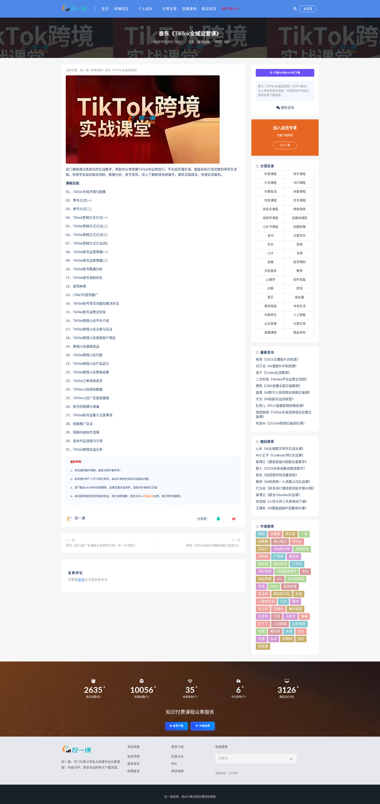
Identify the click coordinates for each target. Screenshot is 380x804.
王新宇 (291, 616)
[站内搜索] (295, 8)
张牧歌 (263, 646)
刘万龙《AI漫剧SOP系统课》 (277, 366)
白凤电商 (298, 624)
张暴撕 (263, 541)
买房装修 (270, 270)
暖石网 (275, 631)
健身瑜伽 (270, 306)
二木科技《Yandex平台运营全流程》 (282, 379)
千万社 (297, 564)
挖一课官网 (171, 796)
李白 (305, 571)
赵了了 (263, 624)
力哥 (277, 616)
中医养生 (270, 315)
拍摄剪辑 (299, 226)
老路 (261, 639)
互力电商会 (296, 579)
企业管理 (270, 323)
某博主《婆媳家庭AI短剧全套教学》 (282, 462)
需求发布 (133, 763)
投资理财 (299, 262)
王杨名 (278, 609)
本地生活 (299, 306)
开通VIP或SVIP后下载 (286, 72)
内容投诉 (148, 496)
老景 (261, 631)
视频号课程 (270, 218)
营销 (299, 244)
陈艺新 (291, 534)
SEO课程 (300, 182)
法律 (299, 253)
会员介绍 (177, 726)
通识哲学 (280, 564)
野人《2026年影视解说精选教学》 (281, 468)
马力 (283, 601)
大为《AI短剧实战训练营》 (275, 399)
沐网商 (263, 556)
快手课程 (299, 174)
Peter (274, 586)
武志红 (263, 549)
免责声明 (133, 756)
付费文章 (169, 9)
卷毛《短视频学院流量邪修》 (277, 475)
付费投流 (270, 191)
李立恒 (263, 594)
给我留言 (133, 771)
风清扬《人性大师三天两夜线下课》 (282, 501)
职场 (299, 288)
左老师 (263, 616)
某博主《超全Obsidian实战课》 (278, 495)
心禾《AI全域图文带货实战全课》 (280, 448)
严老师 (278, 556)
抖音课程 (270, 174)
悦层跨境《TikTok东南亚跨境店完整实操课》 (284, 415)
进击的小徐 (282, 549)
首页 (105, 9)
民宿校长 (302, 549)
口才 (270, 253)
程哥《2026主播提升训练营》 (278, 359)
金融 (270, 262)
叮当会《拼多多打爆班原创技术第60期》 (285, 488)
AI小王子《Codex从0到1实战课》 (280, 455)
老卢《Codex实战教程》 (273, 372)
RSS (174, 763)
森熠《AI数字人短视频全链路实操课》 (284, 392)
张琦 (261, 586)
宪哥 (299, 594)
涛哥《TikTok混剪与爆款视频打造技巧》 (213, 545)
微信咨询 (287, 107)
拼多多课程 (270, 209)
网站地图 (177, 771)
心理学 (270, 279)
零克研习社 (282, 594)
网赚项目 (121, 9)
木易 (289, 631)
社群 (270, 288)
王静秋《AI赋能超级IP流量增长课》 (282, 508)
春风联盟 (295, 609)
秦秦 (304, 616)
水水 (273, 639)
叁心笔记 (280, 541)
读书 (270, 235)
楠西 (261, 534)
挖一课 (84, 70)
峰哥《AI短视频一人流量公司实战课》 (284, 482)
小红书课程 (270, 226)
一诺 (304, 534)
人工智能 (299, 315)
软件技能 (299, 279)
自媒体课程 (299, 218)
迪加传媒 (264, 579)
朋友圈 (299, 297)
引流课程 (270, 182)
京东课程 (299, 200)
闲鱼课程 (299, 191)
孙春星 (275, 534)
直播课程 (189, 9)
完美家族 (290, 586)
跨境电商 (203, 42)
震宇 (295, 601)
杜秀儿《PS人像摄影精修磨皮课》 (281, 406)
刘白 (301, 639)
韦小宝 (263, 609)
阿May (297, 541)
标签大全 (177, 756)
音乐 (270, 297)
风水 (270, 244)
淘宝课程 (270, 200)
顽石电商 (264, 571)
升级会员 (204, 726)
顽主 (301, 631)
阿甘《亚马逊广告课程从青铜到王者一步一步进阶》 (101, 545)
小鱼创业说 (266, 601)
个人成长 (145, 9)
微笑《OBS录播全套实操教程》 (279, 386)
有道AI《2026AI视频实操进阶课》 (281, 423)
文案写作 (299, 235)
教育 (299, 270)
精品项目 (209, 9)
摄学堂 (263, 564)
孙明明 (287, 639)
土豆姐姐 (280, 624)
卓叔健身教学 (287, 571)
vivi (279, 579)
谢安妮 (294, 556)
